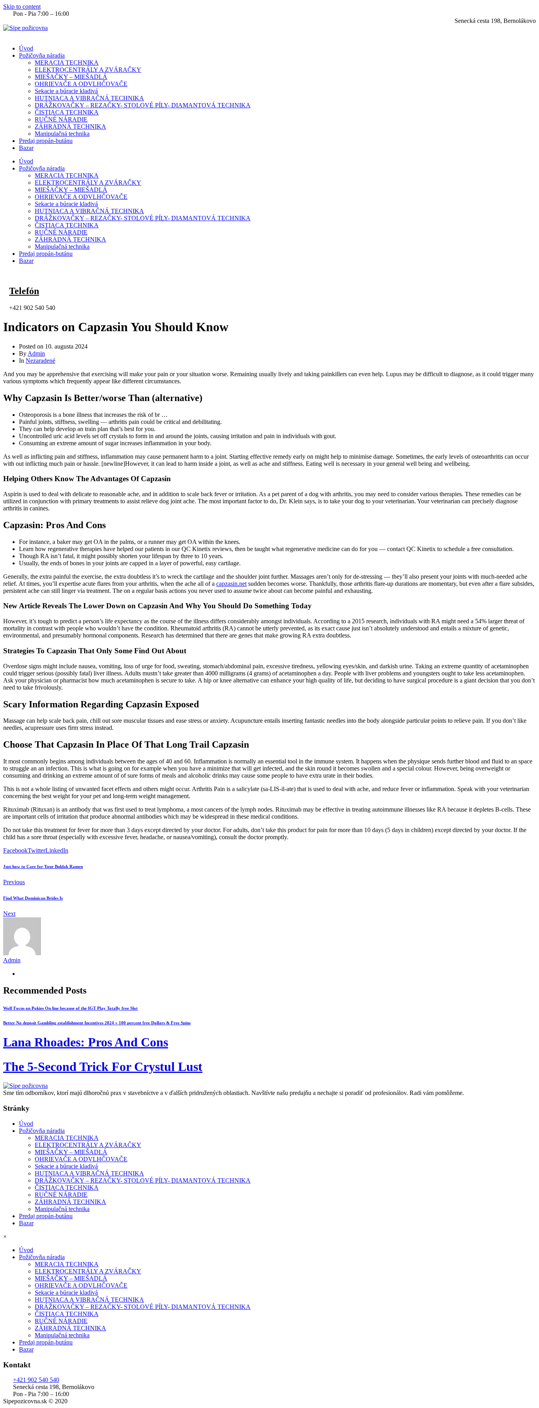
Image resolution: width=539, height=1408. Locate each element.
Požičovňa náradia (42, 55)
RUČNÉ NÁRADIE (61, 119)
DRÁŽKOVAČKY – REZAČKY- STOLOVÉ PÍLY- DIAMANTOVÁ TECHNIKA (143, 105)
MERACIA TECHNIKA (67, 62)
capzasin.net (231, 583)
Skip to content (22, 6)
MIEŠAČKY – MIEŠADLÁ (71, 76)
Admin (36, 353)
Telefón (24, 291)
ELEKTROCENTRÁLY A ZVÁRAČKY (88, 69)
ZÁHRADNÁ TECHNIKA (70, 126)
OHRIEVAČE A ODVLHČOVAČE (81, 84)
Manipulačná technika (62, 133)
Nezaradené (40, 360)
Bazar (26, 147)
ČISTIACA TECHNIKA (67, 112)
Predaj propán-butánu (46, 140)
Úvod (26, 48)
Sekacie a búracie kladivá (66, 91)
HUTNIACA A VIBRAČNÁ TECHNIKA (89, 98)
